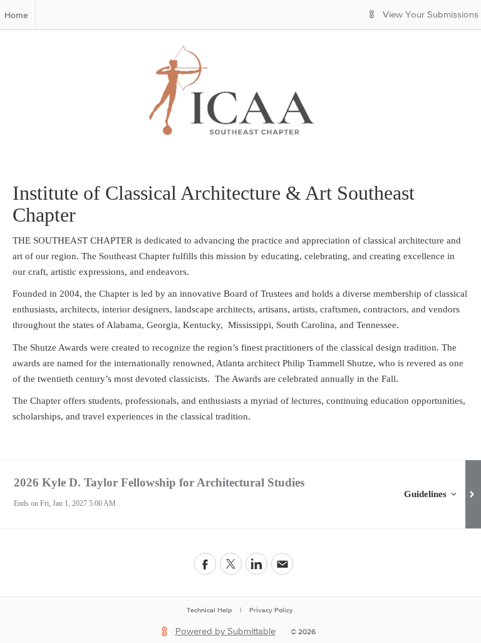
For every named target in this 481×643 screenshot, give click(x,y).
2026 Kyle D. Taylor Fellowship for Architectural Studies (159, 482)
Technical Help (209, 610)
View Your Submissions (430, 14)
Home (16, 15)
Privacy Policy (271, 610)
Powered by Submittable (225, 631)
